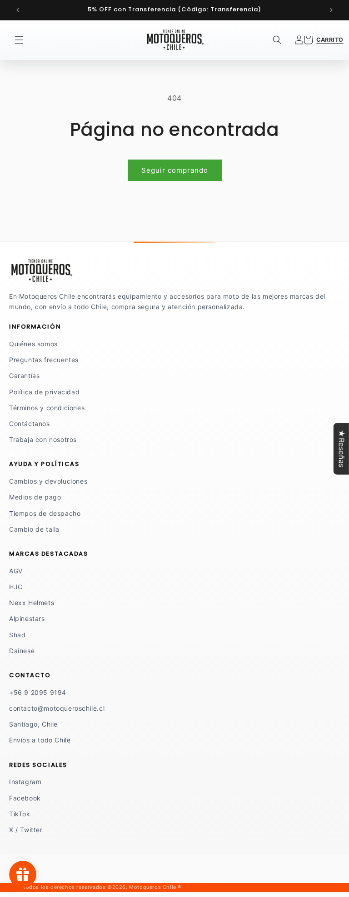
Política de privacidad (44, 392)
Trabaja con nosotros (43, 439)
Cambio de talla (34, 529)
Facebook (25, 798)
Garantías (24, 375)
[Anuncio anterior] (18, 10)
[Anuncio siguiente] (331, 10)
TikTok (19, 814)
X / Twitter (26, 830)
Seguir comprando (174, 170)
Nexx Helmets (31, 602)
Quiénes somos (33, 344)
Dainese (22, 651)
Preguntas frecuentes (44, 360)
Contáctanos (29, 423)
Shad (17, 635)
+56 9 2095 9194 (37, 692)
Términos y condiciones (47, 408)
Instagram (25, 781)
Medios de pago (35, 497)
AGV (16, 571)
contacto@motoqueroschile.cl (57, 708)
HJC (16, 587)
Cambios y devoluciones (48, 481)
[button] (19, 40)
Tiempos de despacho (44, 513)
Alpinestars (27, 618)
